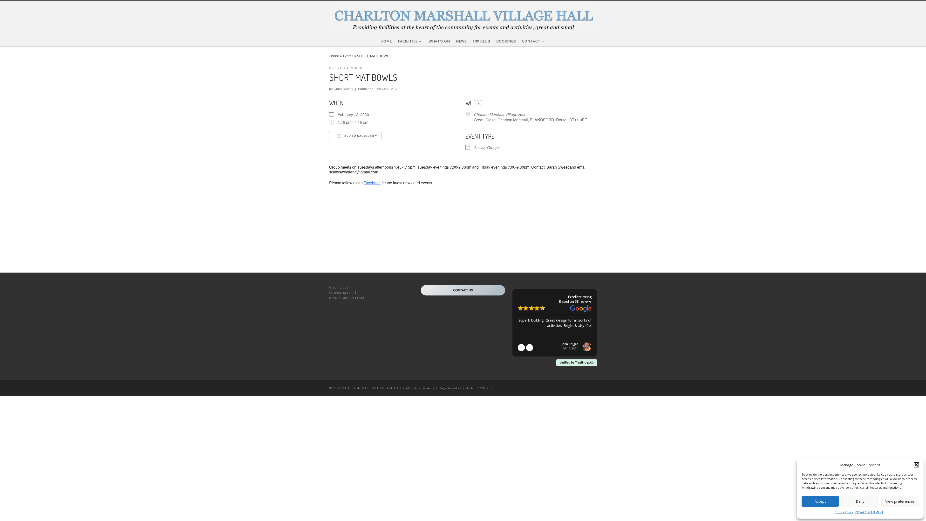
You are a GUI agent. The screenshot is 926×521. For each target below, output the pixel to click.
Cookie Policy (844, 512)
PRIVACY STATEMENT (869, 512)
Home (334, 56)
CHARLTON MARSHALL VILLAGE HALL (372, 388)
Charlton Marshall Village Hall (499, 114)
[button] (916, 464)
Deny (860, 501)
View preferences (900, 501)
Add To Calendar (358, 135)
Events (348, 56)
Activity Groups (487, 147)
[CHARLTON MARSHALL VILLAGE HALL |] (463, 17)
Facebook (372, 182)
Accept (820, 501)
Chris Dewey (343, 89)
